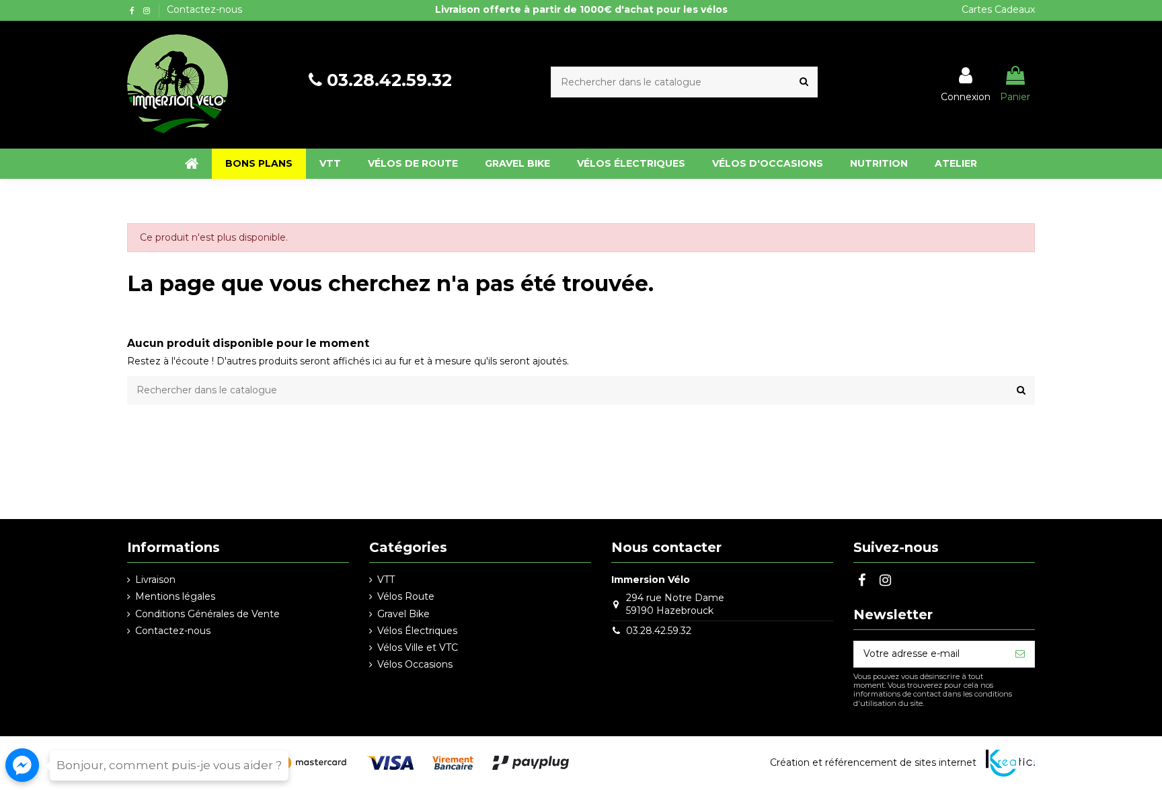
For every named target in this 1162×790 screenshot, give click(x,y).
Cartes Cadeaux (998, 9)
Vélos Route (405, 596)
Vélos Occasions (415, 664)
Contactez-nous (204, 9)
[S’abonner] (1020, 654)
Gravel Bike (403, 614)
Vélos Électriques (417, 631)
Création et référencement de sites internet (873, 762)
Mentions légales (175, 596)
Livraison (155, 580)
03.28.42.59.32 (389, 80)
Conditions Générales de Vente (207, 614)
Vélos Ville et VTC (417, 647)
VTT (386, 580)
